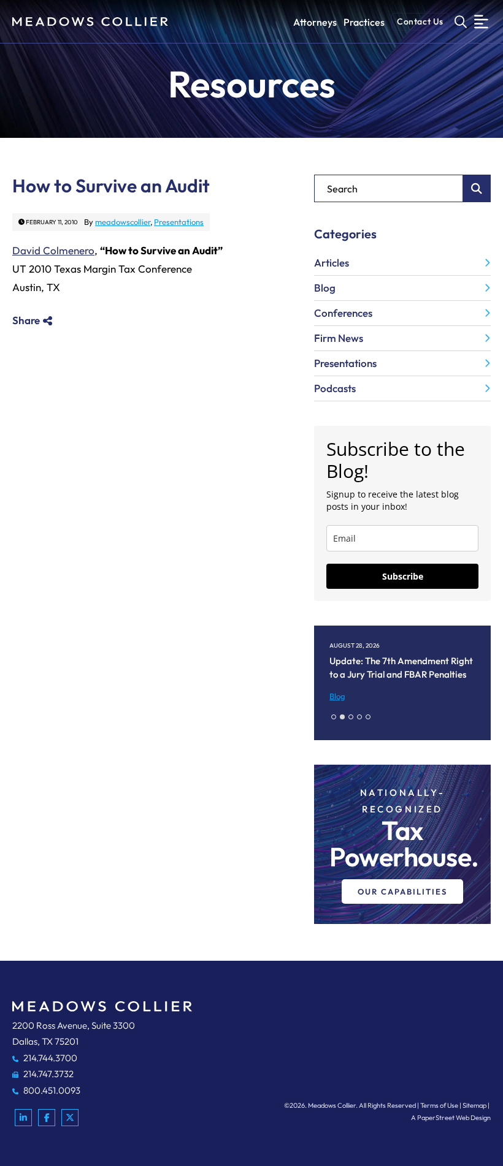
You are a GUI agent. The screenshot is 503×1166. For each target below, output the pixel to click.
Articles (331, 262)
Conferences (343, 312)
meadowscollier (122, 222)
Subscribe (402, 576)
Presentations (179, 222)
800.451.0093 (50, 1090)
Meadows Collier (332, 1105)
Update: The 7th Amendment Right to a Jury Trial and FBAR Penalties (401, 668)
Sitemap (474, 1105)
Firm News (338, 337)
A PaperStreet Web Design (451, 1117)
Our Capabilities (402, 891)
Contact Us (420, 21)
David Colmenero (53, 250)
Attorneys (315, 22)
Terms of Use (439, 1105)
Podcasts (335, 388)
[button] (333, 716)
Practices (364, 22)
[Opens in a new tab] (23, 1117)
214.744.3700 (49, 1058)
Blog (325, 287)
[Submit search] (477, 188)
